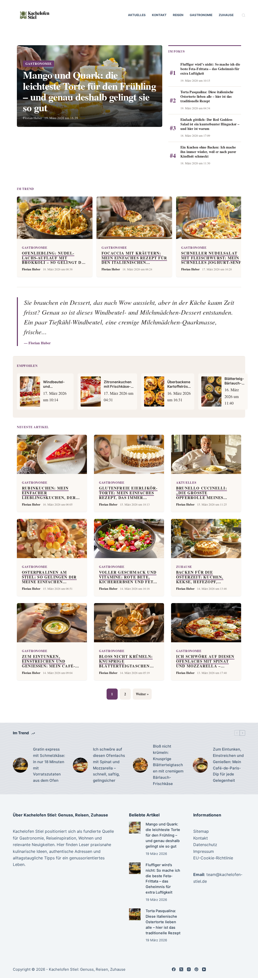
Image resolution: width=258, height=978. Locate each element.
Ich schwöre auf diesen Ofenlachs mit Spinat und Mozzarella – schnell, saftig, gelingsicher (109, 765)
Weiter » (142, 694)
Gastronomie (201, 15)
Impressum (203, 851)
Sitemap (201, 831)
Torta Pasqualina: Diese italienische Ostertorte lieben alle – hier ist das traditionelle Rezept (163, 922)
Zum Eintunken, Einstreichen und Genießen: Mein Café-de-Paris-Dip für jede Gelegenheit (228, 765)
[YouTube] (204, 969)
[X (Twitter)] (181, 969)
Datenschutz (205, 844)
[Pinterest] (196, 969)
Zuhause (226, 15)
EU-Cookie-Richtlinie (213, 857)
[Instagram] (189, 969)
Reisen (178, 15)
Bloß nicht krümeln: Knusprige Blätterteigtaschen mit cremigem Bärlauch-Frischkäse (168, 765)
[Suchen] (243, 15)
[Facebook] (174, 969)
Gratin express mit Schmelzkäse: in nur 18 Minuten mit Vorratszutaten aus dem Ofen (49, 765)
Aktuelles (137, 15)
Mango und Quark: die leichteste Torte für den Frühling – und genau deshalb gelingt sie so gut (163, 835)
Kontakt (159, 15)
